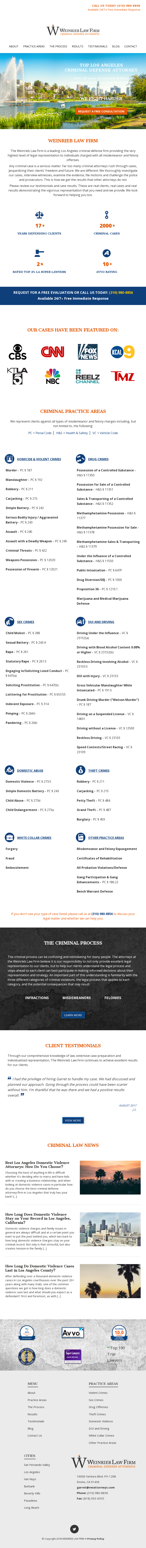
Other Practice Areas (102, 1443)
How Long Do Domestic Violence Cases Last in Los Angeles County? (39, 1268)
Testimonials (97, 46)
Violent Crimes (98, 1393)
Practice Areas (34, 46)
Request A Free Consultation (101, 111)
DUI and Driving (99, 1428)
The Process (58, 46)
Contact (130, 46)
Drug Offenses (98, 1407)
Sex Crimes (96, 1400)
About (13, 46)
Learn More (73, 1015)
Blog (116, 46)
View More (73, 1120)
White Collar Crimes (101, 1435)
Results (77, 46)
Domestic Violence (101, 1421)
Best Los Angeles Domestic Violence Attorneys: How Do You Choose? (37, 1164)
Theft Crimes (97, 1414)
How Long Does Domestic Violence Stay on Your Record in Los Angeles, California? (38, 1218)
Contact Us (35, 1435)
